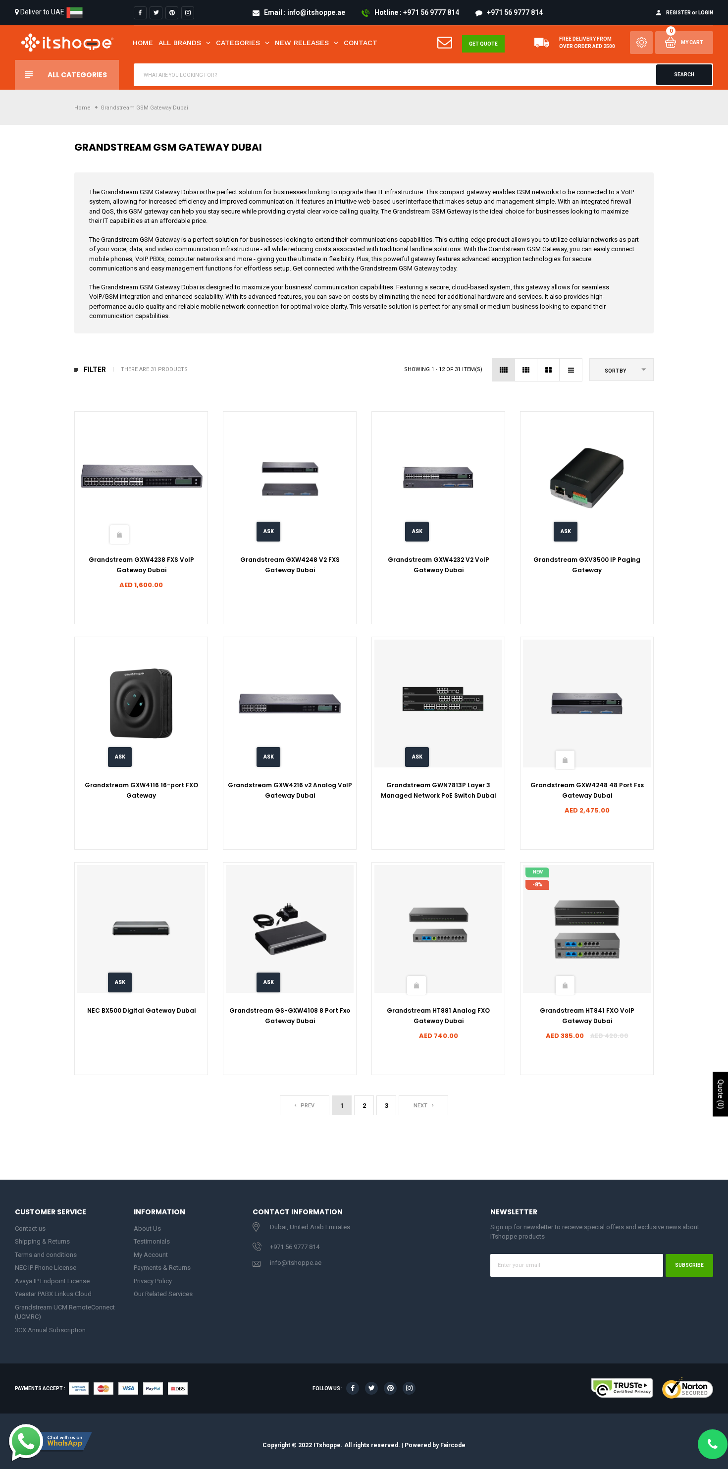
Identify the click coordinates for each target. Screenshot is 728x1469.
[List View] (571, 370)
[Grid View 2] (548, 370)
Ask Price (268, 535)
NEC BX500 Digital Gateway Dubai (141, 1010)
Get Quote (483, 44)
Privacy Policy (153, 1281)
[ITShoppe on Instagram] (187, 12)
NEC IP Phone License (45, 1267)
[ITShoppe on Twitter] (156, 12)
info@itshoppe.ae (295, 1262)
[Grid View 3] (526, 370)
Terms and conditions (46, 1254)
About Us (147, 1228)
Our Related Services (163, 1294)
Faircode (453, 1444)
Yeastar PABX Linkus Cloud (53, 1294)
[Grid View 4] (504, 370)
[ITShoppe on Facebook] (140, 12)
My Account (151, 1254)
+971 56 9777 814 (294, 1247)
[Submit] (119, 534)
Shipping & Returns (42, 1241)
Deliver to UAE (42, 12)
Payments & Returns (162, 1267)
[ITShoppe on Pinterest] (171, 12)
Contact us (30, 1228)
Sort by (615, 371)
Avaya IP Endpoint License (52, 1281)
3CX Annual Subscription (50, 1330)
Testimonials (152, 1241)
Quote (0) (721, 1094)
